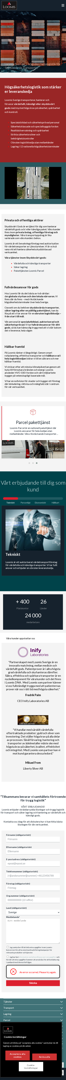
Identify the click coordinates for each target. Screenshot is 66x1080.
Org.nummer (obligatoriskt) (20, 895)
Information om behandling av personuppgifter (37, 957)
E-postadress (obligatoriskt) (21, 859)
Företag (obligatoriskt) (18, 883)
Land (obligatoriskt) (16, 908)
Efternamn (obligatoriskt (19, 847)
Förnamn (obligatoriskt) (18, 835)
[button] (29, 463)
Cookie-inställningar (31, 1066)
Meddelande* (13, 917)
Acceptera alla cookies (17, 1055)
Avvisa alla (44, 1057)
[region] (31, 1050)
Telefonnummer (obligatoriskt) (22, 871)
